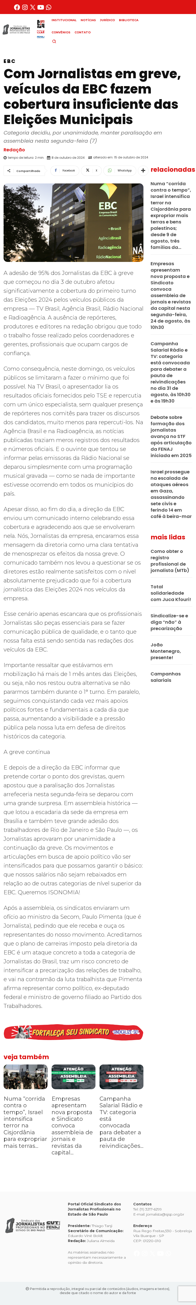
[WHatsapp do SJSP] (48, 9)
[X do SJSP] (33, 9)
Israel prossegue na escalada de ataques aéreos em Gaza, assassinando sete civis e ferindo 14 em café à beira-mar (171, 494)
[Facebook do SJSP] (17, 9)
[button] (63, 41)
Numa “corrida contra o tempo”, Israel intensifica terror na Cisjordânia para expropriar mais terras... (25, 1122)
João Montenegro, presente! (166, 651)
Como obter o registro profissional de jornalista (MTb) (170, 561)
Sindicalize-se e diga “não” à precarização (169, 622)
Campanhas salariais (166, 677)
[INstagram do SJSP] (25, 9)
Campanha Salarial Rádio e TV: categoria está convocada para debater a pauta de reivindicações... (121, 1122)
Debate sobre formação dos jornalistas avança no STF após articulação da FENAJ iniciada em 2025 (171, 436)
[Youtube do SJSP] (41, 9)
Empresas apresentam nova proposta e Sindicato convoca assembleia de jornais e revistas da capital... (72, 1125)
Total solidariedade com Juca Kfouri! (171, 593)
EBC (10, 61)
